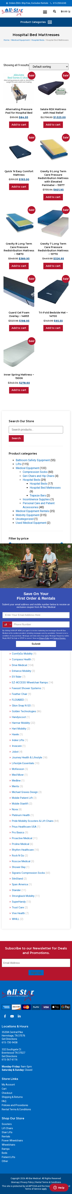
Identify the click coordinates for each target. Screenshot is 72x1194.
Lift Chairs (7, 1128)
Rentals (6, 1136)
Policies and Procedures (15, 1105)
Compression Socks (35, 472)
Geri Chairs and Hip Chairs (38, 476)
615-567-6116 (9, 1059)
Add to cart (19, 124)
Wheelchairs (8, 1144)
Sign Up (36, 972)
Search (16, 438)
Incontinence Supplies (36, 499)
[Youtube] (12, 1016)
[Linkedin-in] (19, 1016)
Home (6, 40)
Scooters (7, 1124)
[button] (45, 12)
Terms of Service (33, 1189)
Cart (4, 1088)
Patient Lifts (8, 1157)
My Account (8, 1084)
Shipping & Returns (12, 1097)
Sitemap (15, 1182)
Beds (4, 1153)
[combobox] (7, 624)
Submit (36, 643)
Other (5, 1161)
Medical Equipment (20, 40)
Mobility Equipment (27, 515)
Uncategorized (25, 519)
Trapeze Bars (38, 495)
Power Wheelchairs (12, 1140)
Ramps (6, 1148)
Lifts (18, 464)
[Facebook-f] (5, 1016)
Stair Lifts (7, 1132)
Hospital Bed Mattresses (45, 487)
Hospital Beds (37, 40)
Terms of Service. (59, 638)
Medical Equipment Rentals (32, 511)
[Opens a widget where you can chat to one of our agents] (59, 1188)
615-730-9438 (9, 1042)
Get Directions (9, 1039)
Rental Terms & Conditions (16, 1109)
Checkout (7, 1093)
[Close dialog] (69, 546)
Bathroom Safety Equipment (33, 460)
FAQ (4, 1101)
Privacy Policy (27, 1182)
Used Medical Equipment (31, 522)
